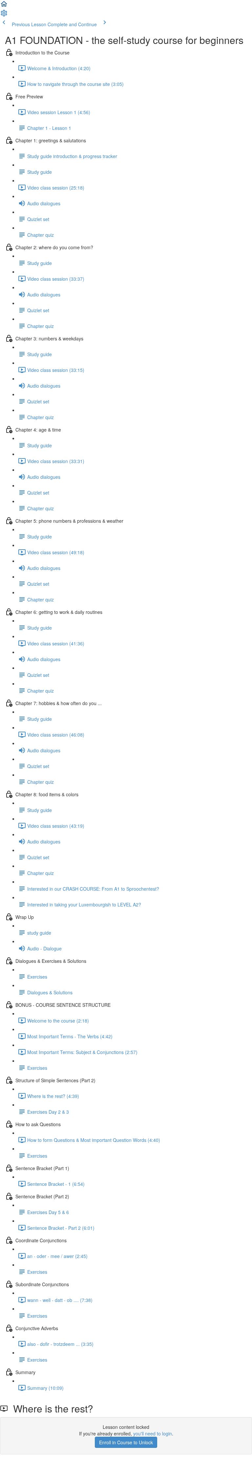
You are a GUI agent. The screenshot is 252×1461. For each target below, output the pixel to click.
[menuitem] (4, 15)
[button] (4, 6)
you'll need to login (152, 1433)
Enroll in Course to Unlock (126, 1442)
